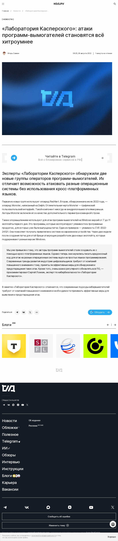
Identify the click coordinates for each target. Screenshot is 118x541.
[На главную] (59, 4)
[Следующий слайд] (115, 325)
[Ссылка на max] (13, 405)
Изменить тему (57, 525)
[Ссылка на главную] (8, 388)
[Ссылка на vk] (9, 405)
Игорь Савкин (13, 53)
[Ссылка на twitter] (27, 405)
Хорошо (112, 537)
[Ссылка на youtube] (23, 405)
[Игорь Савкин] (4, 53)
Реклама (34, 425)
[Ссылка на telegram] (4, 405)
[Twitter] (30, 312)
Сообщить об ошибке (59, 516)
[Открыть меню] (3, 4)
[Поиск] (115, 4)
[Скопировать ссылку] (36, 312)
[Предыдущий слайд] (108, 325)
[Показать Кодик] (113, 524)
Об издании (34, 420)
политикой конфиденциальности (44, 536)
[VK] (23, 312)
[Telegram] (17, 312)
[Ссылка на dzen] (18, 405)
